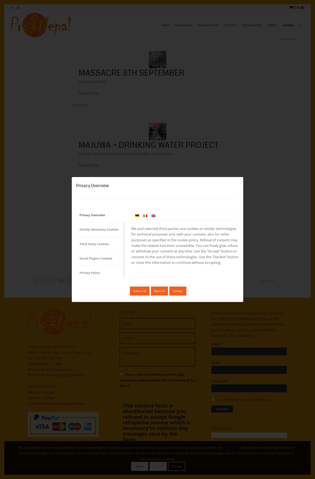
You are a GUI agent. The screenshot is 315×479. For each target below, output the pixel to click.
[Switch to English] (153, 215)
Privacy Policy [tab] (90, 273)
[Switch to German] (137, 215)
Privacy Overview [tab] (92, 215)
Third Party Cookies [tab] (94, 244)
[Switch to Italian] (145, 215)
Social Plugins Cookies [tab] (96, 258)
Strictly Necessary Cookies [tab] (99, 229)
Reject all (159, 291)
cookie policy (187, 240)
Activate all (139, 291)
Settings (178, 291)
